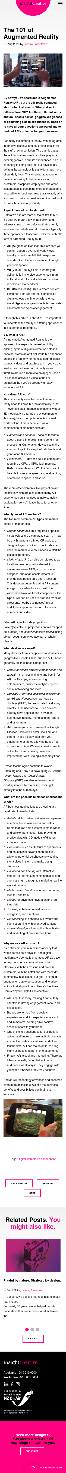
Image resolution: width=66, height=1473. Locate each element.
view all (33, 1338)
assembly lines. (51, 756)
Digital (22, 1159)
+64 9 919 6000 (27, 1372)
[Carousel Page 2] (32, 1329)
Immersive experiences (41, 1159)
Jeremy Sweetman (35, 44)
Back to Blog (19, 1183)
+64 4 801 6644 (28, 1377)
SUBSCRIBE (32, 1451)
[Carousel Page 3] (37, 1329)
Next (32, 1193)
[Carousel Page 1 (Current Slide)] (27, 1329)
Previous (47, 1183)
